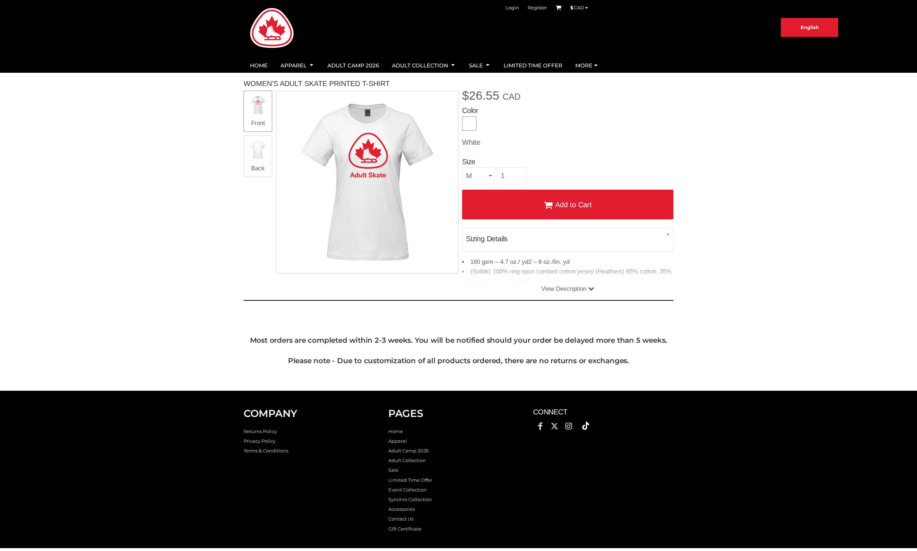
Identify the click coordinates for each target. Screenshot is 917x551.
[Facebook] (540, 426)
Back (258, 168)
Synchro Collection (410, 499)
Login (512, 7)
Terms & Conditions (266, 450)
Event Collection (407, 490)
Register (537, 7)
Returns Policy (260, 431)
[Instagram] (568, 426)
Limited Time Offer (410, 480)
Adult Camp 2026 (408, 450)
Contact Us (400, 519)
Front (258, 123)
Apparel (397, 441)
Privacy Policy (259, 441)
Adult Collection (407, 460)
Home (395, 431)
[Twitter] (554, 426)
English (810, 27)
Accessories (401, 509)
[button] (297, 65)
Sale (393, 470)
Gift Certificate (405, 529)
